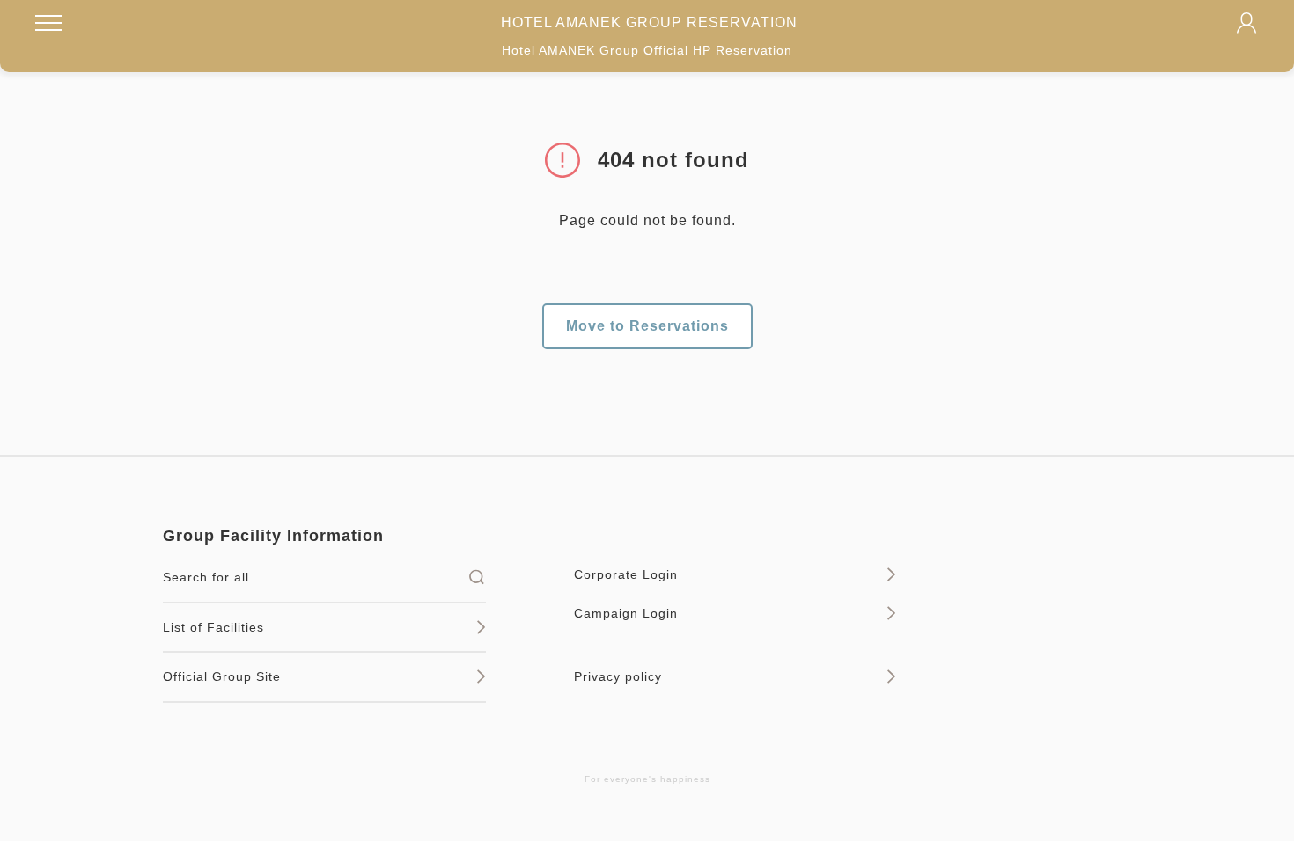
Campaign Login (626, 613)
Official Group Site (222, 676)
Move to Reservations (647, 325)
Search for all (206, 577)
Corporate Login (626, 574)
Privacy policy (618, 676)
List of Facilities (213, 627)
